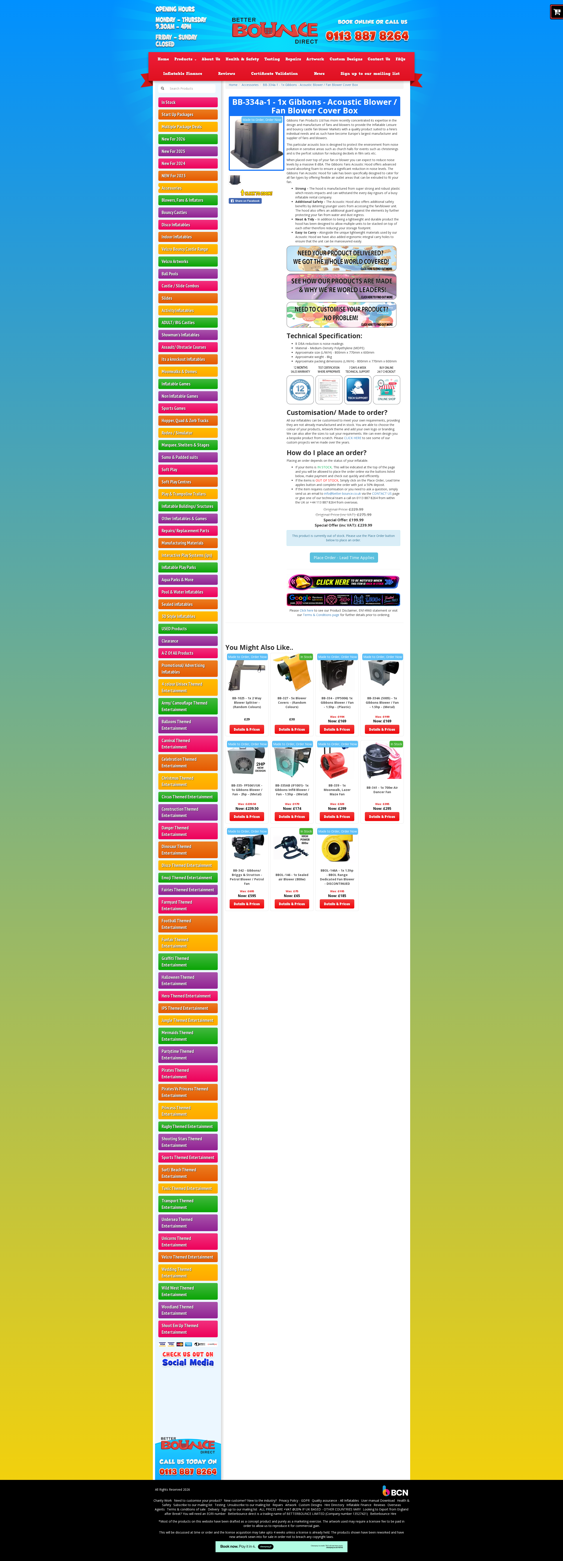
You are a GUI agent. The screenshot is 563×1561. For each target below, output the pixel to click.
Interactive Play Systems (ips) (187, 555)
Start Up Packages (177, 114)
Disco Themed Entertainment (187, 865)
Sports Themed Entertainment (188, 1157)
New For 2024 (173, 163)
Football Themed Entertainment (176, 924)
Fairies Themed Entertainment (188, 890)
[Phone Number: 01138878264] (367, 36)
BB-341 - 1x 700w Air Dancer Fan (382, 789)
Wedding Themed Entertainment (177, 1272)
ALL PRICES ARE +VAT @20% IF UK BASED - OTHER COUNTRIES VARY (310, 1509)
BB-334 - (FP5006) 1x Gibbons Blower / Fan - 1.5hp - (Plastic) (337, 702)
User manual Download (378, 1500)
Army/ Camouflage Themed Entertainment (184, 706)
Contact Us (379, 59)
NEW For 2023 (174, 176)
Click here (306, 610)
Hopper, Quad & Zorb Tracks (185, 420)
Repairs (293, 59)
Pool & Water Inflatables (182, 592)
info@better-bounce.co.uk (342, 493)
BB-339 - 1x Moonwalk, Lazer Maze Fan (337, 789)
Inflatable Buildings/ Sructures (187, 506)
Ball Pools (170, 274)
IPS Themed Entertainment (185, 1008)
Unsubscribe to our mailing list (248, 1505)
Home (163, 59)
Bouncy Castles (174, 212)
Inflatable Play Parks (179, 567)
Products (184, 59)
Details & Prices (247, 729)
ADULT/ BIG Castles (178, 322)
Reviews (226, 73)
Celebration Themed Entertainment (179, 762)
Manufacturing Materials (182, 543)
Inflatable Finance (182, 73)
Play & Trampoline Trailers (184, 494)
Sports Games (174, 408)
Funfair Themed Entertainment (175, 943)
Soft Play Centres (176, 482)
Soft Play (169, 469)
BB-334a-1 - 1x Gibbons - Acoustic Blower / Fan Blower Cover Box (310, 85)
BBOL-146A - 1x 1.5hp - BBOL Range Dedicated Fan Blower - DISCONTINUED (337, 877)
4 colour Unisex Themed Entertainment (182, 687)
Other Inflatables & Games (184, 519)
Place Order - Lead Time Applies (344, 557)
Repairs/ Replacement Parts (185, 531)
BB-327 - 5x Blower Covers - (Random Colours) (292, 702)
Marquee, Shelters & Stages (185, 445)
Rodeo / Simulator (177, 433)
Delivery (213, 1509)
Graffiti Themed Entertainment (175, 961)
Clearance (170, 641)
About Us (211, 59)
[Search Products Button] (162, 88)
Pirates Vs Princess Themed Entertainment (185, 1092)
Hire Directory (334, 1505)
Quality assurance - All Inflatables (335, 1500)
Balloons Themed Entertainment (176, 725)
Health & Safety (242, 59)
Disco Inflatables (176, 225)
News (319, 73)
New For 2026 (173, 139)
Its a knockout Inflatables (183, 359)
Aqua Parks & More (178, 580)
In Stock (168, 102)
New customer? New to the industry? (250, 1500)
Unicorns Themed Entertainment (176, 1241)
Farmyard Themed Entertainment (177, 905)
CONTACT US (382, 493)
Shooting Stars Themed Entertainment (182, 1142)
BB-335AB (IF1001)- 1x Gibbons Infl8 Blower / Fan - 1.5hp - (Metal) (292, 789)
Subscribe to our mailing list (192, 1505)
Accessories (172, 188)
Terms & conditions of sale (186, 1509)
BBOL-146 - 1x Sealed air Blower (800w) (292, 877)
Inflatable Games (176, 384)
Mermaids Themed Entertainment (177, 1036)
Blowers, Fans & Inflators (182, 200)
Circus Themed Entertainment (187, 797)
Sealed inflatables (177, 604)
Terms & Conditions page (321, 615)
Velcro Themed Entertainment (187, 1257)
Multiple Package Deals (182, 127)
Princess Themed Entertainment (176, 1111)
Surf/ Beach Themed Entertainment (179, 1173)
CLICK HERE (352, 438)
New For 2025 (173, 151)
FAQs (400, 59)
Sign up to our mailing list (370, 73)
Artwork (315, 59)
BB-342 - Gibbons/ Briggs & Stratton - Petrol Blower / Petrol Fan (247, 877)
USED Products (174, 629)
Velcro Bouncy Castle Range (185, 249)
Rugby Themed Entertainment (187, 1126)
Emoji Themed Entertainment (187, 878)
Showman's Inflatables (180, 335)
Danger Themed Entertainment (175, 831)
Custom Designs (346, 59)
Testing (272, 59)
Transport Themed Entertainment (178, 1204)
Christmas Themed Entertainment (178, 781)
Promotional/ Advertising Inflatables (183, 668)
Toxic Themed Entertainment (187, 1188)
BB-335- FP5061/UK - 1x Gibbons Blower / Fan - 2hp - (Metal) (246, 789)
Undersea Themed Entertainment (177, 1222)
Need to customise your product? (198, 1500)
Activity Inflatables (178, 310)
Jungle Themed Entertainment (188, 1020)
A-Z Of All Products (177, 653)
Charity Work (163, 1500)
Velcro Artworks (175, 261)
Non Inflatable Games (180, 396)
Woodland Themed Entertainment (178, 1310)
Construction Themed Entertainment (180, 812)
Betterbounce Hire (383, 1514)
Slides (167, 298)
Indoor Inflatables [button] (177, 237)
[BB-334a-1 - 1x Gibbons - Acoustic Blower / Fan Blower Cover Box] (256, 143)
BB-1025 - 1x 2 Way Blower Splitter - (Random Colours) (246, 702)
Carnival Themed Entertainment (176, 744)
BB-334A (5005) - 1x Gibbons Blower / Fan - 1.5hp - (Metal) (382, 702)
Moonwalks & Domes (179, 371)
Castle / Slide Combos (180, 286)
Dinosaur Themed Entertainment (176, 849)
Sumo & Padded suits (180, 457)
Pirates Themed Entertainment (175, 1073)
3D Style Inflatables (178, 616)
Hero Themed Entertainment (186, 996)
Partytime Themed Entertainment (178, 1054)
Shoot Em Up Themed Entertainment (180, 1329)
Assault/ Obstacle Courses (184, 347)
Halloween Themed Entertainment (178, 980)
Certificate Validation (274, 73)
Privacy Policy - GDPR (294, 1500)
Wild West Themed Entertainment (178, 1291)
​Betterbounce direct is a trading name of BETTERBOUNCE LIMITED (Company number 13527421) (298, 1514)
